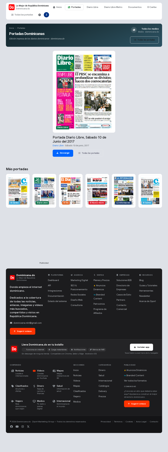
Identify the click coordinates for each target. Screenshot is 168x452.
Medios (77, 401)
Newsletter (144, 296)
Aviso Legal (141, 421)
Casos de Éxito (123, 294)
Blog (141, 280)
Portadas (76, 7)
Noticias (77, 375)
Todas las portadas (24, 14)
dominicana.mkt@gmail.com (27, 323)
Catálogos (104, 386)
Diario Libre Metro (113, 7)
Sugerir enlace (24, 331)
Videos (76, 380)
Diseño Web (77, 300)
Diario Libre (92, 7)
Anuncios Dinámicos (136, 370)
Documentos (135, 7)
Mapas (76, 386)
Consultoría (77, 305)
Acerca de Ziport (147, 301)
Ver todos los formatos (135, 380)
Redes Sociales (78, 294)
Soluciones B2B (123, 280)
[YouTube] (17, 427)
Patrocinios (99, 303)
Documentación (56, 296)
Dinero (102, 370)
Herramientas (146, 290)
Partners (120, 300)
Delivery (103, 391)
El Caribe (152, 7)
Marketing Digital (79, 280)
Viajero (76, 396)
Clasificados (79, 391)
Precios (102, 396)
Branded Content (135, 375)
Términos (118, 421)
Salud (101, 375)
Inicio (59, 7)
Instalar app (143, 347)
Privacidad (106, 421)
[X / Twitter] (28, 427)
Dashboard (53, 280)
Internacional (105, 380)
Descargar (64, 153)
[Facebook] (11, 427)
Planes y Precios (101, 280)
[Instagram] (22, 427)
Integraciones (55, 290)
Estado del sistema (57, 301)
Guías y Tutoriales (148, 285)
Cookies (129, 421)
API (49, 285)
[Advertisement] (44, 240)
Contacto (154, 421)
